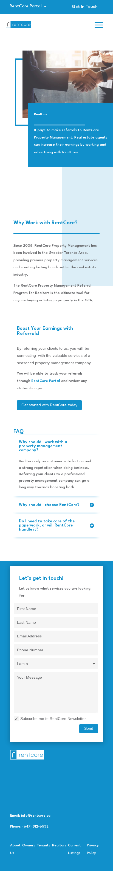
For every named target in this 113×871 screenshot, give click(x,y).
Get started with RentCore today (49, 405)
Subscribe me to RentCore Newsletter (53, 718)
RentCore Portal (26, 6)
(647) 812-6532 (35, 826)
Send (88, 728)
